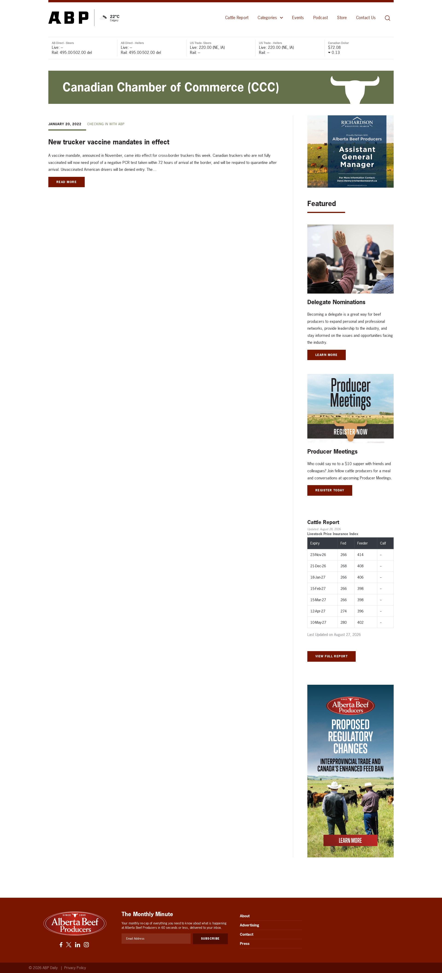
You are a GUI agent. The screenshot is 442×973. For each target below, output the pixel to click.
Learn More (326, 355)
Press (245, 943)
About (245, 915)
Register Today (329, 490)
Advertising (249, 925)
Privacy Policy (75, 968)
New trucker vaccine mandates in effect (108, 142)
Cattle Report (236, 17)
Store (342, 17)
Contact (246, 934)
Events (298, 17)
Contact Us (366, 17)
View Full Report (331, 656)
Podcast (320, 17)
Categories (267, 17)
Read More (66, 182)
